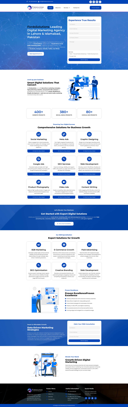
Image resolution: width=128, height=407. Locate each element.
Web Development (93, 53)
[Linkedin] (97, 2)
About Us (57, 7)
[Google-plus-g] (100, 2)
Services (66, 7)
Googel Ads (73, 56)
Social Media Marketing (80, 53)
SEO (71, 53)
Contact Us (76, 7)
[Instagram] (94, 2)
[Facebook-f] (90, 2)
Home (50, 7)
